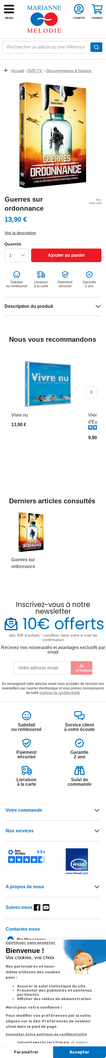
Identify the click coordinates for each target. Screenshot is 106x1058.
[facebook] (37, 907)
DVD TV (35, 70)
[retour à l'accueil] (44, 19)
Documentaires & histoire (68, 70)
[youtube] (46, 907)
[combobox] (53, 49)
